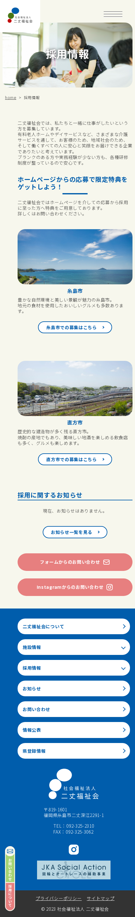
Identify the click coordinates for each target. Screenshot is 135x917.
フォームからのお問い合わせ (70, 562)
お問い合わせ (36, 709)
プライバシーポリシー (58, 898)
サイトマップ (100, 898)
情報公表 (32, 730)
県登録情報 (34, 751)
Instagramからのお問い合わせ (70, 587)
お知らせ (32, 688)
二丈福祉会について (43, 626)
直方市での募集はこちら (71, 459)
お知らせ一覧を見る (71, 532)
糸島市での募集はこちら (71, 327)
